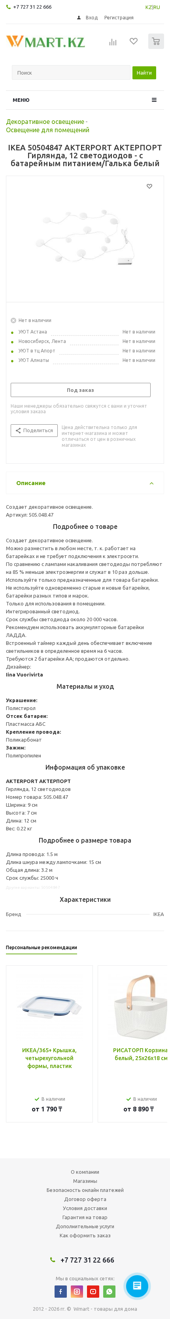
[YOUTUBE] (93, 1291)
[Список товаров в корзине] (157, 47)
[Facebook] (61, 1291)
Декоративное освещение (45, 121)
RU (156, 7)
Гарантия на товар (85, 1217)
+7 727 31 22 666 (32, 6)
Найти (144, 72)
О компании (85, 1172)
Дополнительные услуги (85, 1226)
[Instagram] (77, 1291)
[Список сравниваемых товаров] (113, 45)
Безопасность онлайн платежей (85, 1190)
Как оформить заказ (85, 1235)
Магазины (85, 1181)
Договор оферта (85, 1199)
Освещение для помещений (47, 129)
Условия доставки (85, 1208)
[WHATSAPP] (109, 1291)
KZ (148, 7)
